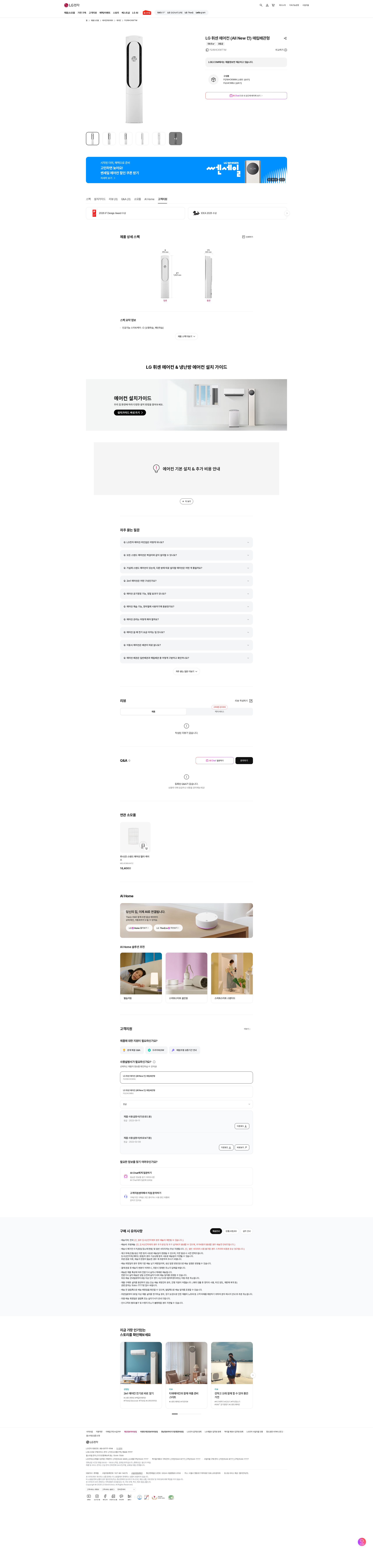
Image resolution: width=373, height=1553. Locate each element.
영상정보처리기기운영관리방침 (172, 1432)
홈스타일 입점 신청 (93, 1436)
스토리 (116, 12)
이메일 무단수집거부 (113, 1432)
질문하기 (216, 760)
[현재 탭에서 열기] (186, 170)
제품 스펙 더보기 (185, 336)
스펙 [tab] (88, 199)
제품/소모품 (69, 12)
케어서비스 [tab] (219, 710)
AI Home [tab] (149, 199)
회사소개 (282, 5)
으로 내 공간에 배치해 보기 (246, 95)
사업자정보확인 (136, 1473)
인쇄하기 (249, 237)
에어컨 (119, 20)
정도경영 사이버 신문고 (274, 1432)
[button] (186, 501)
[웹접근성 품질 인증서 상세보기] (171, 1497)
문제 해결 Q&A (133, 1050)
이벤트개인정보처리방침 (149, 1432)
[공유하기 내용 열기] (285, 38)
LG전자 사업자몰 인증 (255, 1432)
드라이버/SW (158, 1050)
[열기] (154, 1062)
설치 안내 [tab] (246, 1231)
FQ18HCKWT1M (130, 20)
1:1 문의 (119, 1448)
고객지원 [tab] (162, 199)
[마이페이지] (267, 5)
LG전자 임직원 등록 (194, 1432)
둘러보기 (143, 928)
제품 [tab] (153, 711)
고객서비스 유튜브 (93, 1489)
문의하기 (244, 760)
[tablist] (186, 711)
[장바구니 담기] (146, 849)
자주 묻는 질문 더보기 (185, 671)
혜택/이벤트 (105, 12)
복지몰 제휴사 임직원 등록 (233, 1432)
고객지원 (93, 12)
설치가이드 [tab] (99, 199)
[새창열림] (161, 12)
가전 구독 (82, 12)
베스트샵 (126, 12)
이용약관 (99, 1432)
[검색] (261, 5)
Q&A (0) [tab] (126, 199)
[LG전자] (72, 5)
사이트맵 (89, 1432)
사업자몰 (305, 5)
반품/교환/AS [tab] (231, 1231)
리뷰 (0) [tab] (113, 199)
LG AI (135, 12)
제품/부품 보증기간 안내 (186, 1050)
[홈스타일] (145, 12)
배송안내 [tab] (216, 1231)
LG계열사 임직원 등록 (213, 1432)
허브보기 (173, 928)
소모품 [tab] (137, 199)
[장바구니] (273, 5)
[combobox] (186, 1104)
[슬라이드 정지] (268, 179)
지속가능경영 (294, 5)
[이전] (280, 179)
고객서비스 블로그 (108, 1489)
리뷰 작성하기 (241, 700)
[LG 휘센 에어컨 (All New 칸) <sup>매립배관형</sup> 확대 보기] (134, 80)
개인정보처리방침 (130, 1432)
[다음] (283, 179)
